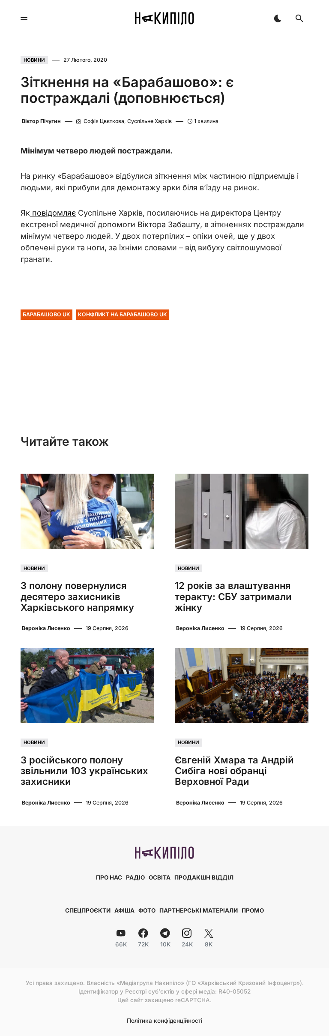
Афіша (124, 910)
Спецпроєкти (88, 910)
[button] (24, 18)
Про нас (109, 877)
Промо (253, 910)
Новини (34, 60)
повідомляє (53, 212)
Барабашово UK (46, 314)
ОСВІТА (159, 877)
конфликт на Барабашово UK (122, 314)
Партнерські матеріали (198, 910)
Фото (147, 910)
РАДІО (135, 877)
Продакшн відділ (203, 877)
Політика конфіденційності (164, 1021)
